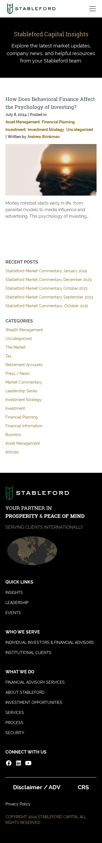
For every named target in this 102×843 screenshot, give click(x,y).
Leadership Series (21, 391)
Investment (15, 408)
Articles (12, 452)
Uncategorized (18, 338)
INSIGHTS (14, 592)
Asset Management (22, 443)
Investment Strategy (23, 399)
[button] (91, 8)
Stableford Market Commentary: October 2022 (46, 306)
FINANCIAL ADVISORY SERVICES (35, 682)
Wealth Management (24, 330)
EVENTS (13, 613)
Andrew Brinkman (43, 136)
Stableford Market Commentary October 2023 (46, 288)
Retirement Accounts (24, 365)
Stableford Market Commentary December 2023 (48, 279)
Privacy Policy (17, 804)
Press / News (17, 373)
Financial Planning (21, 417)
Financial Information (23, 426)
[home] (31, 8)
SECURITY (14, 733)
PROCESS (14, 723)
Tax (8, 356)
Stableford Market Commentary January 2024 (46, 271)
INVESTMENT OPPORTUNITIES (33, 702)
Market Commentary (23, 382)
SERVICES (14, 712)
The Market (15, 347)
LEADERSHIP (17, 602)
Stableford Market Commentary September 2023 (49, 297)
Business (13, 434)
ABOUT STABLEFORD (24, 692)
